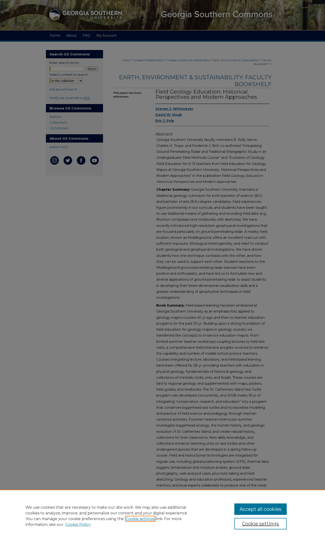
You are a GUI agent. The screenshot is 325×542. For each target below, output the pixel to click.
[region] (162, 516)
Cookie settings (140, 519)
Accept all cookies (260, 509)
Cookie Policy (78, 524)
